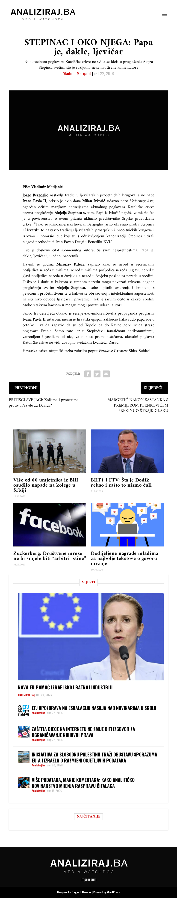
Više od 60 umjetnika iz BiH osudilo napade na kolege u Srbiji (45, 485)
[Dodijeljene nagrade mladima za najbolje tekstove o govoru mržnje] (127, 524)
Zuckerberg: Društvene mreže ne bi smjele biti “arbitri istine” (49, 556)
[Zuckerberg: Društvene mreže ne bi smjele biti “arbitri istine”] (49, 524)
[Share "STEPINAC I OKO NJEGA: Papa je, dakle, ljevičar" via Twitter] (97, 374)
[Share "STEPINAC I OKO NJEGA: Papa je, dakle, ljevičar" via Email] (106, 374)
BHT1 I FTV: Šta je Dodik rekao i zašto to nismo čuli (121, 483)
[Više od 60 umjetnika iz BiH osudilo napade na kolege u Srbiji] (49, 451)
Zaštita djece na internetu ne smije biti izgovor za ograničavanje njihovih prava (83, 731)
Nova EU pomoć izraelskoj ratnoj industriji (65, 687)
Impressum (89, 879)
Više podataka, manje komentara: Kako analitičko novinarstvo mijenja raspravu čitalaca (83, 782)
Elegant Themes (81, 892)
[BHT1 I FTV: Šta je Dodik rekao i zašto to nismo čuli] (127, 451)
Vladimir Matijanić (77, 73)
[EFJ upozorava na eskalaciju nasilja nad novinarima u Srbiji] (24, 710)
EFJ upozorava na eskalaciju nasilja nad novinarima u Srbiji (94, 707)
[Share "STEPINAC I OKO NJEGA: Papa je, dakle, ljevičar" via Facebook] (87, 374)
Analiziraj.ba (26, 695)
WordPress (113, 892)
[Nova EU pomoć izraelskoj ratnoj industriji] (90, 637)
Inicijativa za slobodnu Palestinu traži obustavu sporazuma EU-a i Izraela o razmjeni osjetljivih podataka (94, 757)
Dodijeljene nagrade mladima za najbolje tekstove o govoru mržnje (124, 558)
